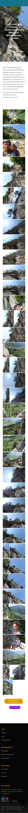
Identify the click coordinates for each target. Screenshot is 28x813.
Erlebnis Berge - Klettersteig (14, 701)
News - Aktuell (14, 707)
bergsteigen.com (13, 97)
